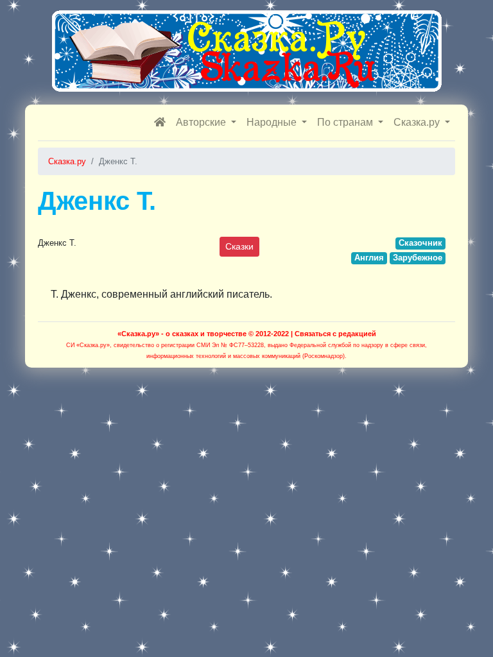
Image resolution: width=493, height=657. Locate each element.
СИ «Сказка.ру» (88, 345)
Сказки (239, 246)
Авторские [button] (202, 122)
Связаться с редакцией (335, 333)
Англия (369, 257)
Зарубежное (417, 257)
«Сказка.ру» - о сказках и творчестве (181, 333)
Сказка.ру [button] (418, 122)
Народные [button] (272, 122)
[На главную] (160, 122)
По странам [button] (346, 122)
